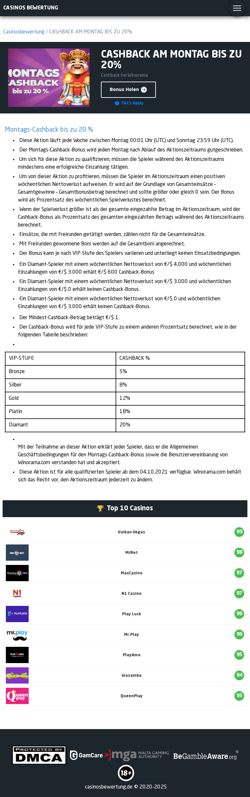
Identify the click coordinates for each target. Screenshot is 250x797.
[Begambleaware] (205, 755)
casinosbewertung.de (108, 787)
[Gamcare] (86, 755)
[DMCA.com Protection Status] (39, 755)
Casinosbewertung (24, 32)
